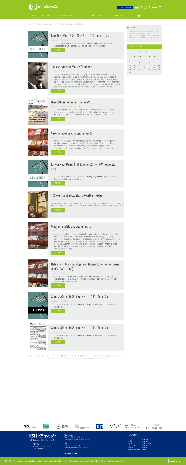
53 (100, 359)
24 (90, 356)
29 (106, 356)
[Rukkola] (153, 8)
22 (84, 356)
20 (78, 356)
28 (103, 356)
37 (51, 359)
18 (71, 356)
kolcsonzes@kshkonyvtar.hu (79, 447)
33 (118, 356)
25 (93, 356)
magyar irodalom (149, 38)
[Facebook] (141, 8)
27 (99, 356)
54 (104, 359)
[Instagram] (145, 8)
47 (82, 359)
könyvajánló (136, 38)
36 (47, 359)
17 (68, 356)
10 (46, 356)
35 (44, 359)
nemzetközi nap (74, 106)
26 (96, 356)
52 (97, 359)
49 (88, 359)
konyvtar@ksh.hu (43, 448)
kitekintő (151, 33)
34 (121, 356)
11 (49, 356)
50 (91, 359)
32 (115, 356)
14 (59, 356)
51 (94, 359)
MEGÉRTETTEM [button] (175, 461)
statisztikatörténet (142, 33)
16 (65, 356)
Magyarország (142, 31)
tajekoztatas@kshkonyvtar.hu (79, 439)
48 (85, 359)
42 (66, 359)
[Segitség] (160, 8)
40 (60, 359)
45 (75, 359)
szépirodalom (151, 31)
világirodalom (146, 36)
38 (54, 359)
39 (57, 359)
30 (109, 356)
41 (63, 359)
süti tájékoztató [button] (117, 461)
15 (62, 356)
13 (56, 356)
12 (53, 356)
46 (79, 359)
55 (107, 359)
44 (72, 359)
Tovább (58, 50)
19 (74, 356)
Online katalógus (125, 7)
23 (87, 356)
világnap (72, 137)
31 (112, 356)
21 (81, 356)
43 (69, 359)
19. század (155, 36)
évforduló (64, 40)
